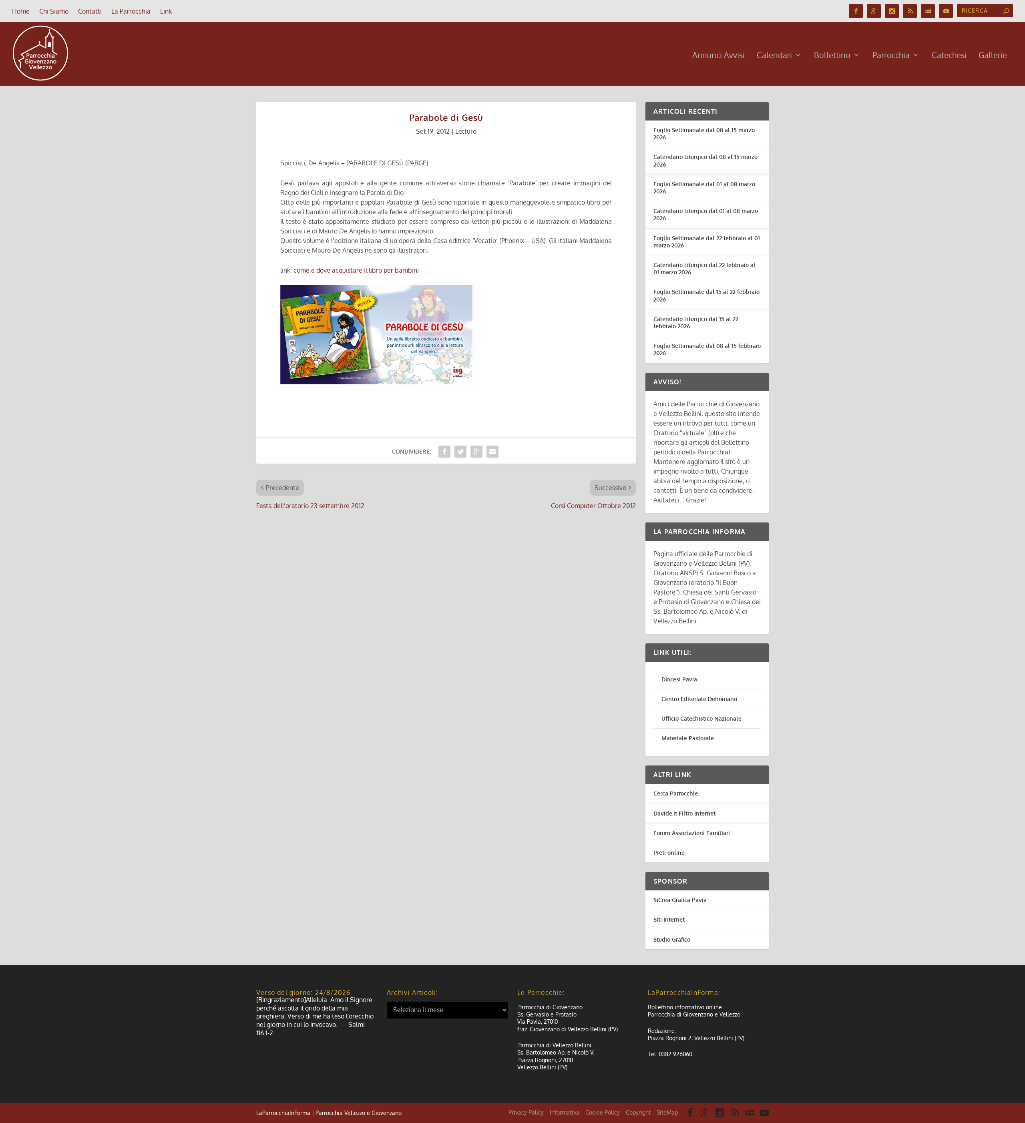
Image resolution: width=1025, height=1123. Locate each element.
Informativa (564, 1112)
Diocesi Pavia (679, 679)
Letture (465, 131)
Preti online (669, 852)
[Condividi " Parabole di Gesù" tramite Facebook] (444, 452)
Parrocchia (891, 56)
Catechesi (949, 56)
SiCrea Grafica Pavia (680, 899)
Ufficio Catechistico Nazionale (701, 718)
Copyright (638, 1112)
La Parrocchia (131, 11)
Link (166, 11)
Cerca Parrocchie (675, 793)
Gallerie (993, 56)
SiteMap (667, 1112)
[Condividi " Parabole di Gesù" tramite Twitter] (460, 452)
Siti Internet (669, 919)
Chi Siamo (53, 11)
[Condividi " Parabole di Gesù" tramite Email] (492, 452)
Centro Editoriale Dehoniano (699, 698)
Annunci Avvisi (718, 56)
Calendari (774, 56)
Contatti (90, 11)
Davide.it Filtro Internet (684, 813)
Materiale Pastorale (687, 738)
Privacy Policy (526, 1112)
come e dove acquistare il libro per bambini (356, 270)
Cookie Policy (602, 1112)
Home (21, 11)
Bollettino (832, 56)
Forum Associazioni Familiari (691, 833)
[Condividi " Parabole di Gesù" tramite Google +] (476, 452)
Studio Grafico (671, 939)
